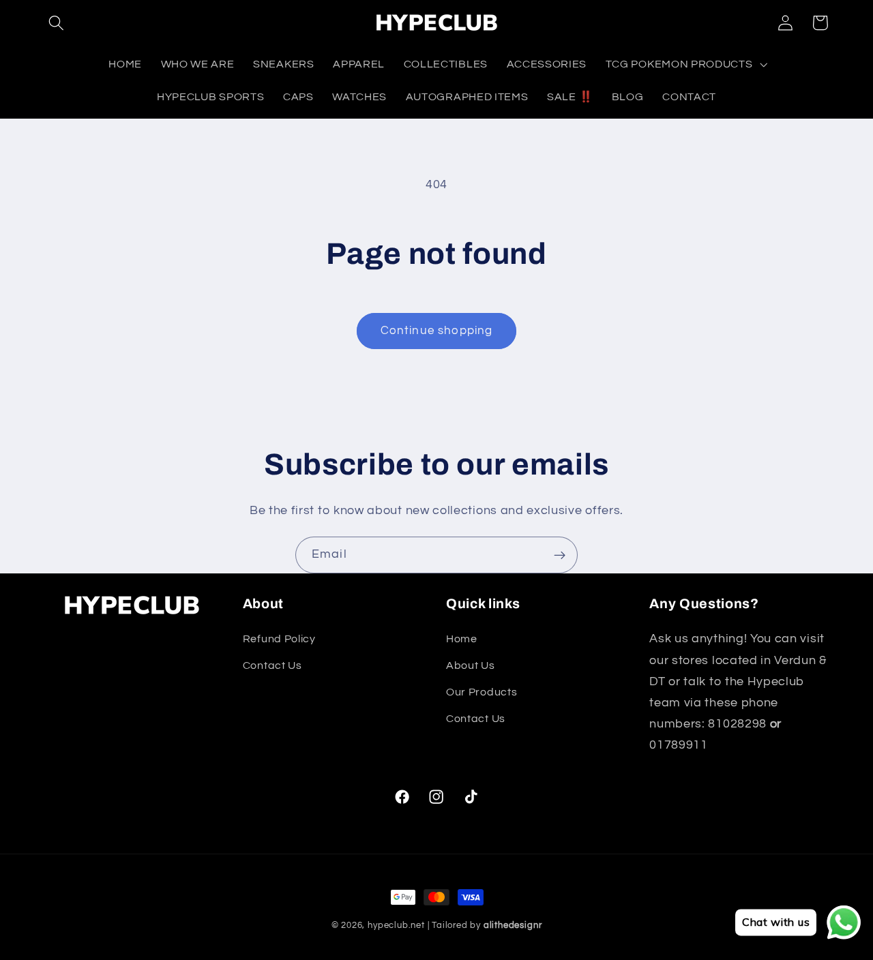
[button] (57, 22)
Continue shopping (437, 331)
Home (461, 639)
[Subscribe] (559, 555)
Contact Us (272, 666)
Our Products (481, 692)
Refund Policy (279, 639)
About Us (470, 666)
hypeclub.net (396, 925)
